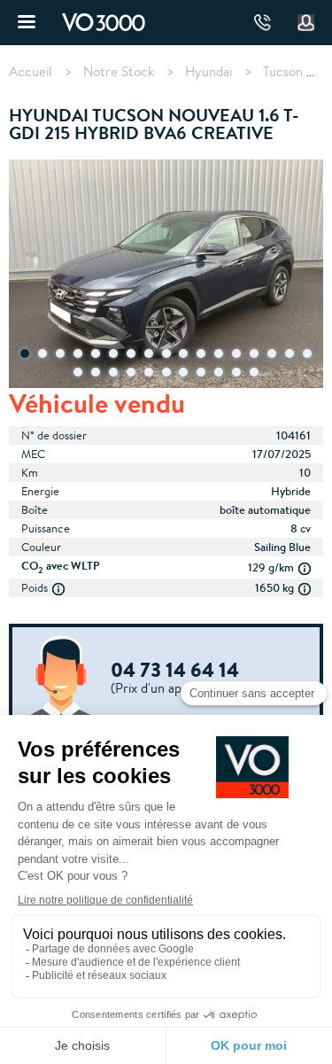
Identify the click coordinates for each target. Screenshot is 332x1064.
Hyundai (208, 72)
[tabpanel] (166, 275)
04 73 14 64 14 (262, 22)
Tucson (283, 72)
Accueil (30, 72)
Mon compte (306, 23)
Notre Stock (118, 72)
